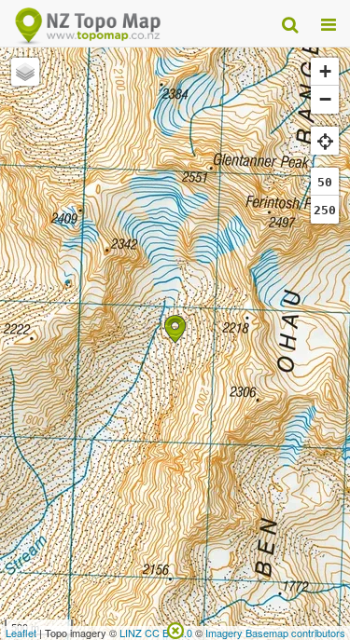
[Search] (290, 23)
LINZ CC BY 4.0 (155, 632)
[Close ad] (175, 628)
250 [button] (325, 210)
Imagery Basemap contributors (275, 632)
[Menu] (328, 23)
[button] (175, 329)
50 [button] (324, 182)
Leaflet (21, 632)
